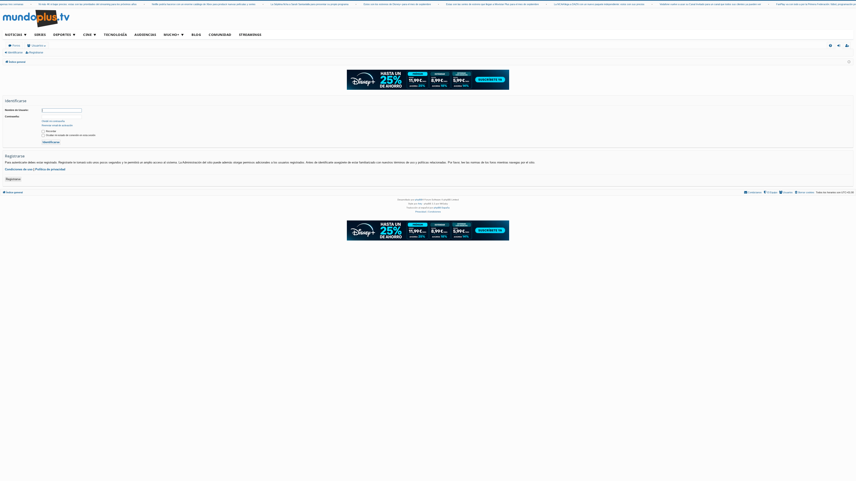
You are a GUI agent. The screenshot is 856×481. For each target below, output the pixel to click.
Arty (420, 203)
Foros (16, 45)
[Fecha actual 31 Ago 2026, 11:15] (849, 62)
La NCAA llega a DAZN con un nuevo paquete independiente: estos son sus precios (589, 4)
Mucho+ (171, 34)
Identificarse (15, 52)
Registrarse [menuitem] (848, 46)
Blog (196, 34)
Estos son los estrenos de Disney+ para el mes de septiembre (387, 4)
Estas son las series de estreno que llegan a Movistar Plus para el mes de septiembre (482, 4)
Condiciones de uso (19, 169)
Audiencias (145, 34)
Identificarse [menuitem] (839, 46)
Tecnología (115, 34)
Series (40, 34)
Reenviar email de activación (57, 125)
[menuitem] (830, 45)
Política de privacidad (50, 169)
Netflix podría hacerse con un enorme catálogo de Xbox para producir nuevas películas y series (193, 4)
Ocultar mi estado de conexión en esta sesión (70, 135)
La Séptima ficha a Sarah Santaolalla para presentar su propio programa (299, 4)
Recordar (50, 131)
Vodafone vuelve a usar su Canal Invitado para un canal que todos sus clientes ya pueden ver (700, 4)
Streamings (250, 34)
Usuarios (37, 45)
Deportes (62, 34)
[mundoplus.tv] (36, 18)
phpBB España (442, 207)
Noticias (13, 34)
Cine (87, 34)
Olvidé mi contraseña (53, 121)
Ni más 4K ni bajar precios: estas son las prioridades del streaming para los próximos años (77, 4)
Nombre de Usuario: (17, 110)
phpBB (418, 199)
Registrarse (36, 52)
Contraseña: (12, 116)
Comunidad (220, 34)
